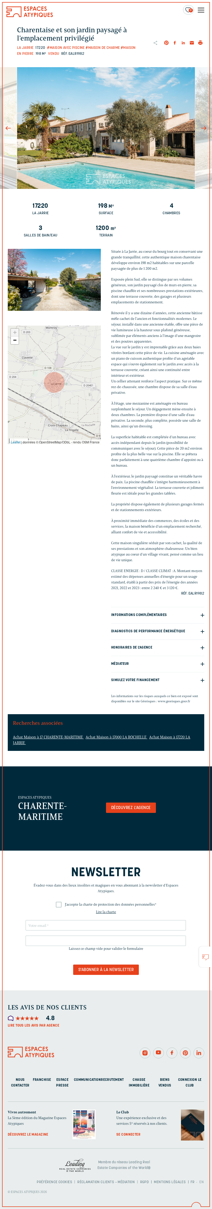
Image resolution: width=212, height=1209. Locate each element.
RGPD (144, 1182)
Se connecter (128, 1135)
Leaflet (15, 442)
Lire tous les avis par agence (33, 1026)
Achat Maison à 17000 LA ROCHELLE (116, 737)
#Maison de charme (103, 48)
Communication (87, 1080)
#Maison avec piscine (66, 48)
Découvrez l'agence (131, 808)
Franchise (42, 1080)
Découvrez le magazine (28, 1135)
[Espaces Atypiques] (29, 16)
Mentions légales (170, 1182)
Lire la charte (106, 912)
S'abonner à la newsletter (106, 970)
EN (201, 1182)
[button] (54, 382)
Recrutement (112, 1080)
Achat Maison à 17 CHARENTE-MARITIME (48, 737)
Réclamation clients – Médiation (106, 1182)
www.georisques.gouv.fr (174, 701)
